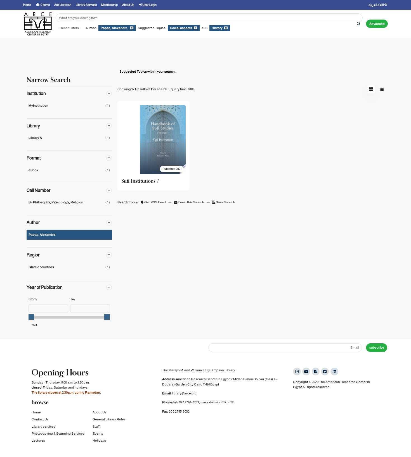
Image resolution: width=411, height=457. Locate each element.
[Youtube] (306, 371)
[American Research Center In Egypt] (38, 23)
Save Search (225, 202)
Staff (96, 427)
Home (36, 412)
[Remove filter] (131, 28)
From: (33, 299)
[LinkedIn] (334, 371)
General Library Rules (109, 419)
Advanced (377, 24)
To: (72, 299)
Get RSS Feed (155, 202)
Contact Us (40, 419)
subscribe (376, 347)
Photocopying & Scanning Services (58, 433)
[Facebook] (316, 371)
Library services (43, 427)
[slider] (31, 317)
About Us (100, 412)
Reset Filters (69, 28)
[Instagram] (297, 371)
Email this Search (191, 202)
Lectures (38, 440)
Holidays (99, 440)
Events (98, 433)
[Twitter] (325, 371)
